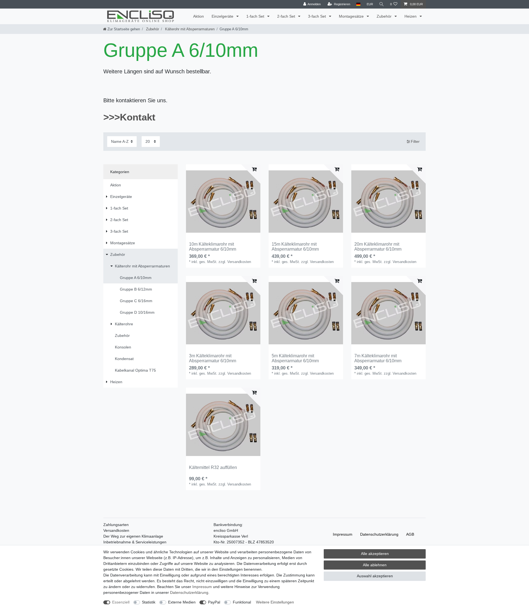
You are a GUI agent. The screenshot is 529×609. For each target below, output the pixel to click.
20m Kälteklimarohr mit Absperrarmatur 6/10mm (377, 246)
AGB (410, 534)
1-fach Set (255, 16)
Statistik (148, 602)
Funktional (242, 602)
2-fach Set (286, 16)
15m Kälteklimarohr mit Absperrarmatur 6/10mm (295, 246)
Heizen (411, 16)
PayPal (214, 602)
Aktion (198, 16)
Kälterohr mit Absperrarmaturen (189, 29)
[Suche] (381, 4)
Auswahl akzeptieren (375, 576)
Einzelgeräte (223, 16)
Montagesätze (352, 16)
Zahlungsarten (116, 524)
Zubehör (385, 16)
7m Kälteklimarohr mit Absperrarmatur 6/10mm (377, 358)
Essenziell (120, 602)
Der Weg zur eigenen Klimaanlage (133, 536)
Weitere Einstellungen (275, 602)
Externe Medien (182, 602)
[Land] (358, 4)
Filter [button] (415, 141)
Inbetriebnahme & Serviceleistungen (134, 542)
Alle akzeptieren (375, 553)
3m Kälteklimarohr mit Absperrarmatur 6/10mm (212, 358)
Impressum (342, 534)
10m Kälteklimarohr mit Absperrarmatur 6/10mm (212, 246)
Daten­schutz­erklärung (379, 534)
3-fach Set (317, 16)
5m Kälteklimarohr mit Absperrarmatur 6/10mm (295, 358)
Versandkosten (116, 530)
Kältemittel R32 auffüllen (213, 467)
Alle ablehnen (375, 565)
